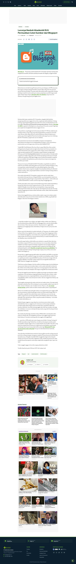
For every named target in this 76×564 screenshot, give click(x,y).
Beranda (20, 26)
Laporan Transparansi (43, 555)
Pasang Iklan (42, 557)
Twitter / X (38, 364)
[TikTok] (59, 553)
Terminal (60, 5)
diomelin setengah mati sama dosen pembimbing (43, 248)
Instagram (31, 364)
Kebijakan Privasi (43, 553)
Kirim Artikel (29, 553)
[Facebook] (62, 553)
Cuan (38, 5)
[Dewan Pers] (59, 549)
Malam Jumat (49, 5)
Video (55, 5)
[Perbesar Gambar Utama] (38, 69)
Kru (27, 551)
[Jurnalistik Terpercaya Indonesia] (63, 549)
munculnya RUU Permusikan (38, 94)
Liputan (19, 5)
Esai (15, 5)
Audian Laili (43, 348)
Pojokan (29, 5)
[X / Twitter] (56, 553)
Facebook (46, 364)
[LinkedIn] (64, 553)
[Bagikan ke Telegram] (29, 39)
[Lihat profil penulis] (22, 364)
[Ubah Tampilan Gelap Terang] (72, 560)
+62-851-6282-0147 (8, 556)
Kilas (34, 5)
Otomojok (43, 5)
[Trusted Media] (53, 549)
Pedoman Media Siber (44, 551)
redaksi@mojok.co (8, 554)
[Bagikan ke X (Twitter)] (34, 39)
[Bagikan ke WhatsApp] (24, 39)
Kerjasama (41, 549)
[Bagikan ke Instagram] (26, 39)
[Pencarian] (72, 2)
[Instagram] (54, 553)
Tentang (28, 549)
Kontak (28, 555)
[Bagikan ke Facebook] (32, 39)
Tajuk (25, 5)
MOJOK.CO (21, 71)
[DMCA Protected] (56, 549)
